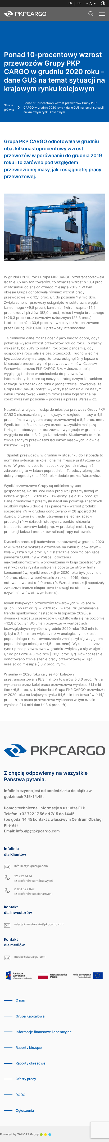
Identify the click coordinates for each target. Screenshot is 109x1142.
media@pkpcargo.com (30, 957)
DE (79, 3)
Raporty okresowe (31, 1063)
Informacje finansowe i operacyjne (44, 1032)
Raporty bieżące (29, 1048)
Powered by (19, 1134)
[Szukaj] (91, 14)
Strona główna (9, 107)
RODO (20, 1095)
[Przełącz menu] (102, 14)
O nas (20, 1000)
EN (70, 3)
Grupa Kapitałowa (30, 1016)
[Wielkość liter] (91, 3)
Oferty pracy (26, 1079)
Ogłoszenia (25, 1111)
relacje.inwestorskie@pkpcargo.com (39, 924)
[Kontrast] (103, 3)
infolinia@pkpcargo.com (31, 866)
